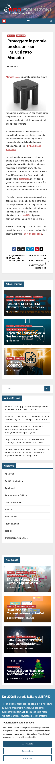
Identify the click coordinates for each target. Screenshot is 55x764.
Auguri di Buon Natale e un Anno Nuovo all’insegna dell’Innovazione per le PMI (25, 674)
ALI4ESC (11, 35)
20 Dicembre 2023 (17, 679)
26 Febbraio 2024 (16, 618)
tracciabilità (24, 179)
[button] (51, 21)
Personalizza (27, 751)
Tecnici (10, 300)
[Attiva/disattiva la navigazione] (28, 21)
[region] (27, 741)
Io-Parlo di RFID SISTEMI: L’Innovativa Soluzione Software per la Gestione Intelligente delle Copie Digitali (24, 429)
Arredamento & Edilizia (16, 495)
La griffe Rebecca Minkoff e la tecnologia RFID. (17, 258)
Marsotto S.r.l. (12, 77)
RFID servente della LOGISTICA (19, 363)
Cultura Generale (13, 502)
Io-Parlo (9, 509)
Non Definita (11, 517)
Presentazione (12, 524)
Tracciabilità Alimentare (24, 300)
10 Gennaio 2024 (16, 648)
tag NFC (27, 215)
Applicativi (20, 35)
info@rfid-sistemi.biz (32, 234)
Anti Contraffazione (23, 297)
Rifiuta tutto (27, 758)
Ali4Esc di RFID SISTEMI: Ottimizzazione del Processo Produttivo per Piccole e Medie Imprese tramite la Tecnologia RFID (27, 452)
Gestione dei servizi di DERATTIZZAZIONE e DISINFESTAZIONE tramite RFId (37, 261)
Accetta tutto (27, 744)
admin (28, 588)
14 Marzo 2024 (15, 588)
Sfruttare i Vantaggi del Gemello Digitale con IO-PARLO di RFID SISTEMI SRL (27, 583)
